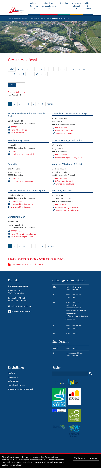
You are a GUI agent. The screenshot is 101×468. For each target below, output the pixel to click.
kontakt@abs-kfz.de (19, 130)
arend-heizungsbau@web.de (23, 154)
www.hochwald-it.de (64, 133)
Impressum (13, 377)
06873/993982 (61, 155)
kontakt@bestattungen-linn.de (23, 234)
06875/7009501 (61, 178)
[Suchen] (90, 373)
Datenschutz (13, 381)
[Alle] (11, 69)
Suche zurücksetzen (16, 92)
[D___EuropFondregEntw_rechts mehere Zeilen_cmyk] (59, 410)
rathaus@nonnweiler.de (21, 306)
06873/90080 (16, 127)
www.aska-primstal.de (65, 184)
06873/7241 (15, 178)
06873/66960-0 (17, 201)
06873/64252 (60, 204)
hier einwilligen (15, 465)
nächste (50, 104)
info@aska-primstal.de (64, 181)
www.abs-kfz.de (17, 132)
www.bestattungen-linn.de (22, 236)
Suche (12, 85)
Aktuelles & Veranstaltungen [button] (49, 4)
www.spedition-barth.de (21, 207)
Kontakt (11, 373)
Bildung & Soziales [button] (87, 6)
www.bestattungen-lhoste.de (67, 210)
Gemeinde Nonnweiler (18, 18)
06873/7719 (15, 151)
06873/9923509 (17, 231)
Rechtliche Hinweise (16, 385)
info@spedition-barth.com (22, 204)
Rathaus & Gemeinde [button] (34, 4)
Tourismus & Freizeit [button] (76, 4)
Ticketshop (63, 3)
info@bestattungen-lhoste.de (67, 207)
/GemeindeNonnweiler (21, 311)
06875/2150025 (61, 128)
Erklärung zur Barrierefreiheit (20, 389)
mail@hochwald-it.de (64, 130)
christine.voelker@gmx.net (22, 181)
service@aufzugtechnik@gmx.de (68, 157)
